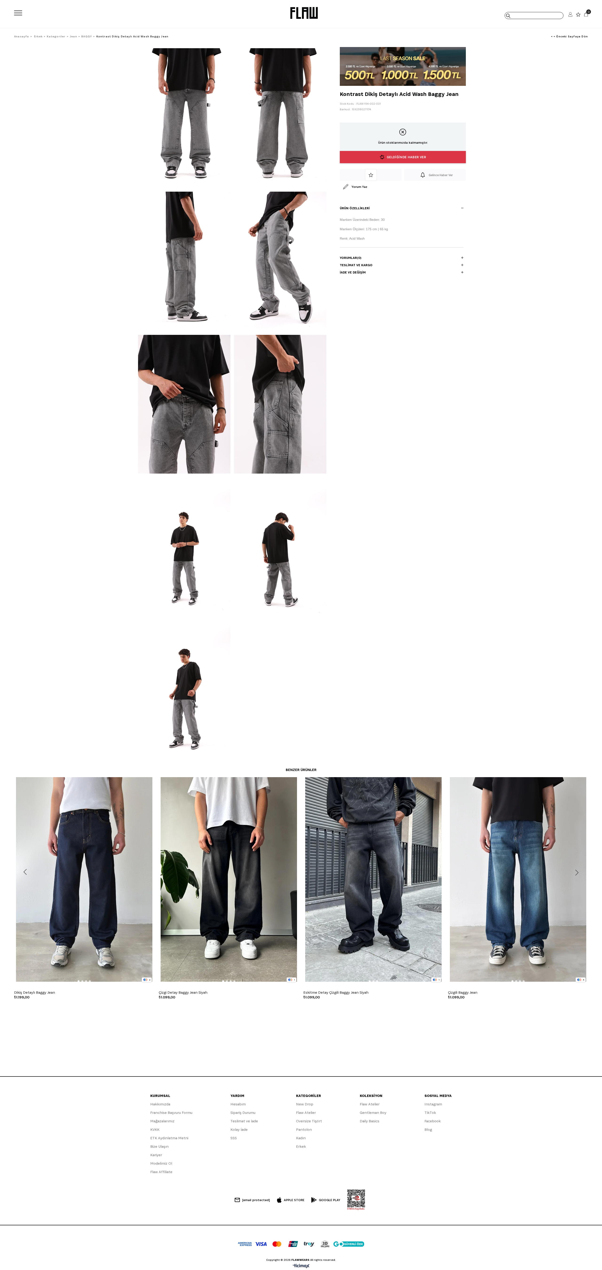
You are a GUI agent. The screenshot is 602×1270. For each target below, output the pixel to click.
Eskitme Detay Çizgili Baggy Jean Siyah (335, 992)
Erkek (301, 1146)
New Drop (304, 1104)
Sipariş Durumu (242, 1112)
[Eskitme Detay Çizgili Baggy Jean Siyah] (373, 880)
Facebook (432, 1121)
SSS (233, 1137)
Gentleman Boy (373, 1112)
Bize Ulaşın (159, 1146)
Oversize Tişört (309, 1121)
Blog (428, 1129)
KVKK (154, 1129)
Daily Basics (369, 1121)
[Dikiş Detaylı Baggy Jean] (84, 880)
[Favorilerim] (578, 15)
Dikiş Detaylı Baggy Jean (34, 992)
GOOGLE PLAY (329, 1200)
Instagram (433, 1104)
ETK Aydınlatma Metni (169, 1137)
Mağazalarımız (162, 1121)
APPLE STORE (294, 1200)
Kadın (301, 1137)
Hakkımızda (160, 1104)
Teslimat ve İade (244, 1121)
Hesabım (238, 1104)
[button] (78, 981)
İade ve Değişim (353, 272)
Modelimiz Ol (161, 1163)
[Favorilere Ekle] (371, 175)
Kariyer (156, 1154)
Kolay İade (239, 1129)
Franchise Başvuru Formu (171, 1112)
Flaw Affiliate (161, 1171)
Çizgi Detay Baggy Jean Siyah (183, 992)
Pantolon (304, 1129)
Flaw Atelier (306, 1112)
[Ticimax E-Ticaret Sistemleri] (301, 1266)
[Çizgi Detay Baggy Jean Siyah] (229, 880)
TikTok (430, 1112)
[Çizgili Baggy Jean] (518, 880)
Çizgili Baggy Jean (462, 992)
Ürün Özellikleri (355, 208)
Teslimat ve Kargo (356, 265)
